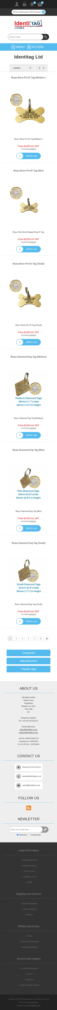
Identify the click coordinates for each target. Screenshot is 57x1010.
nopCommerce (33, 1002)
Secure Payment (29, 909)
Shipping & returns (29, 866)
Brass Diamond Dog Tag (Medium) (28, 357)
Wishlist (32, 4)
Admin (29, 936)
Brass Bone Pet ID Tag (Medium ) (28, 77)
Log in (24, 4)
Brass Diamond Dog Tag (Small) (28, 543)
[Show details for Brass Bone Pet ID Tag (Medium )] (28, 110)
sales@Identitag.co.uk (31, 785)
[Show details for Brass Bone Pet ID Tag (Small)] (28, 296)
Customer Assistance (29, 968)
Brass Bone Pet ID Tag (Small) (28, 263)
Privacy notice (29, 871)
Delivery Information (30, 904)
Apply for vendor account (29, 985)
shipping (32, 149)
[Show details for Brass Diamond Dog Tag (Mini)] (28, 482)
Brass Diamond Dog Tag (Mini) (28, 450)
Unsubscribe (36, 835)
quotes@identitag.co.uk (28, 733)
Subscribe (23, 835)
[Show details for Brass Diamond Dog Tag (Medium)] (28, 389)
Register (16, 4)
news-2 (29, 974)
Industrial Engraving (30, 947)
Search (46, 37)
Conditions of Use (30, 877)
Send (45, 830)
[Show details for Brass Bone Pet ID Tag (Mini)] (28, 203)
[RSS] (28, 808)
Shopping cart (40, 4)
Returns (29, 915)
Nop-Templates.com (33, 1005)
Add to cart (31, 156)
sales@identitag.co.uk (29, 730)
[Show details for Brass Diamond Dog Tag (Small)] (28, 575)
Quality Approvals (30, 860)
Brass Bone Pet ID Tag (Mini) (29, 170)
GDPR (29, 882)
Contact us (29, 979)
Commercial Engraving (29, 942)
